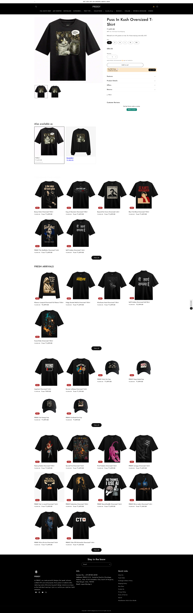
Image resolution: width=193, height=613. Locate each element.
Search (120, 597)
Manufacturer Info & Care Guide (127, 600)
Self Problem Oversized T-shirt (75, 250)
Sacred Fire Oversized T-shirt (75, 466)
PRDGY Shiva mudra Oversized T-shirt (140, 504)
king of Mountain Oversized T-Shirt (77, 212)
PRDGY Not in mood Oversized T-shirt (46, 504)
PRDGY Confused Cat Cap (74, 417)
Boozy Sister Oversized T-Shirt (43, 212)
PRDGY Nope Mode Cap (136, 379)
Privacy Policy (122, 592)
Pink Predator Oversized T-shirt (107, 466)
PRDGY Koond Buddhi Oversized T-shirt (109, 504)
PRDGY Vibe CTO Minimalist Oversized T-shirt (80, 542)
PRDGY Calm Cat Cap (104, 379)
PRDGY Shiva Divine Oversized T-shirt (46, 542)
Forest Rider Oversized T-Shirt (43, 341)
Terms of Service (122, 595)
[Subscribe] (109, 564)
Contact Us (121, 589)
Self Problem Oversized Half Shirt (139, 302)
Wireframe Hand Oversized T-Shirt (108, 302)
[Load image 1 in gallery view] (41, 91)
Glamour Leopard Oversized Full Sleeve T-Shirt (48, 302)
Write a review (132, 110)
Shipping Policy (122, 583)
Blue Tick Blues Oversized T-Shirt (139, 212)
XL (130, 42)
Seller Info (110, 49)
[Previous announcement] (34, 1)
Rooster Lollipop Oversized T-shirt (76, 389)
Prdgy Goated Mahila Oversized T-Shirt (78, 302)
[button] (36, 6)
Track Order (121, 578)
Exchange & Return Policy (125, 580)
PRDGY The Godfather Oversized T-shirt (46, 250)
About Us (120, 575)
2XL (136, 42)
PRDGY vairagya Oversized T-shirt (139, 466)
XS (109, 42)
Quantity (109, 53)
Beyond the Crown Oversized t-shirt (108, 212)
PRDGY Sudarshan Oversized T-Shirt (77, 504)
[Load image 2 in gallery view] (54, 91)
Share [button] (110, 95)
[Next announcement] (158, 1)
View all (96, 258)
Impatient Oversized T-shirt (42, 389)
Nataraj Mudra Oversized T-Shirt (44, 466)
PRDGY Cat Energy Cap (41, 417)
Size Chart (121, 586)
